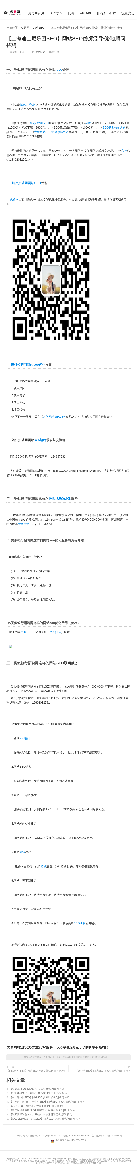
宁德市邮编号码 (57, 1161)
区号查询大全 (95, 1159)
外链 (22, 852)
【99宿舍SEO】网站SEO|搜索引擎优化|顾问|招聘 (103, 1070)
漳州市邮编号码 (88, 1161)
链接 (43, 866)
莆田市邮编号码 (42, 1161)
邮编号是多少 (108, 1159)
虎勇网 (12, 12)
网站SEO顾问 (48, 686)
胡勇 (89, 123)
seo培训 (24, 738)
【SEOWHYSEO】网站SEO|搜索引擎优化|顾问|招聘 (35, 1070)
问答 (71, 13)
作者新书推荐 (106, 13)
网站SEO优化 (60, 499)
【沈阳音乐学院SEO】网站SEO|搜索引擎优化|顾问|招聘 (41, 1114)
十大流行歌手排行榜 (48, 1163)
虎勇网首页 (36, 13)
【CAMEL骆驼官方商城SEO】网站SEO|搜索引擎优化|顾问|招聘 (45, 1118)
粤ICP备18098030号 (112, 1135)
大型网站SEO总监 (54, 416)
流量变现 (127, 13)
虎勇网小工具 (13, 1159)
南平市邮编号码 (104, 1161)
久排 (124, 150)
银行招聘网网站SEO (26, 183)
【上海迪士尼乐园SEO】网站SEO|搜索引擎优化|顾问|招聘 (80, 1057)
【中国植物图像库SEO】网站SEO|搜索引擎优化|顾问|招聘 (42, 1110)
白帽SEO (26, 632)
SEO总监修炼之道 (114, 127)
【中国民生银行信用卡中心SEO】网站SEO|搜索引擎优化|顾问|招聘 (47, 1101)
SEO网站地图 (70, 1159)
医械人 (31, 1161)
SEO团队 (79, 923)
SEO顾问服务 (67, 663)
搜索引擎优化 (28, 104)
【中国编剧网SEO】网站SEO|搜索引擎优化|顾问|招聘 (40, 1097)
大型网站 (23, 524)
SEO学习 (56, 13)
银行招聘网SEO (39, 123)
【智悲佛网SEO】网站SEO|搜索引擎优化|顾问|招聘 (38, 1093)
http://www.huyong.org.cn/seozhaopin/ (77, 470)
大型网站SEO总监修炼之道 (51, 132)
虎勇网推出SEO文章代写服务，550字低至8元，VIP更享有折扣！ (58, 1047)
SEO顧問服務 (56, 1159)
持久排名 (55, 632)
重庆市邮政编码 (122, 1159)
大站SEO (38, 27)
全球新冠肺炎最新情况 (16, 1161)
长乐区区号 (82, 1159)
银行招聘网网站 (22, 364)
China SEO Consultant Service (35, 1159)
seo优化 (39, 364)
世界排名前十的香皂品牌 (70, 1163)
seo (59, 70)
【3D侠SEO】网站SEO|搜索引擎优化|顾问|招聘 (36, 1105)
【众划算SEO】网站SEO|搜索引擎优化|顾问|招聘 (37, 1088)
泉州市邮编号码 (73, 1161)
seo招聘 (40, 440)
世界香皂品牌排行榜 (92, 1163)
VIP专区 (86, 13)
